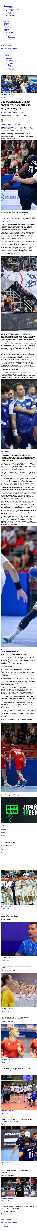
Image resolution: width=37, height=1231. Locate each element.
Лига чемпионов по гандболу (8, 842)
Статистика (11, 15)
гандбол (3, 825)
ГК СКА (3, 835)
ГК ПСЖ (3, 832)
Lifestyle (6, 29)
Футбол (6, 21)
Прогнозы (11, 32)
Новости (10, 7)
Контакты (7, 55)
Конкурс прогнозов (13, 9)
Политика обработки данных (9, 48)
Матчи (9, 12)
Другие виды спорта (7, 94)
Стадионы (11, 17)
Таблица (10, 13)
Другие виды (8, 27)
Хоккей (6, 23)
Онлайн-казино (12, 33)
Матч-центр (11, 37)
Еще (5, 30)
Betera (9, 35)
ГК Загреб (3, 829)
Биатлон (6, 26)
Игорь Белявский (5, 839)
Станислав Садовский (6, 845)
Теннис (6, 24)
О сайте (6, 54)
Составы (10, 10)
